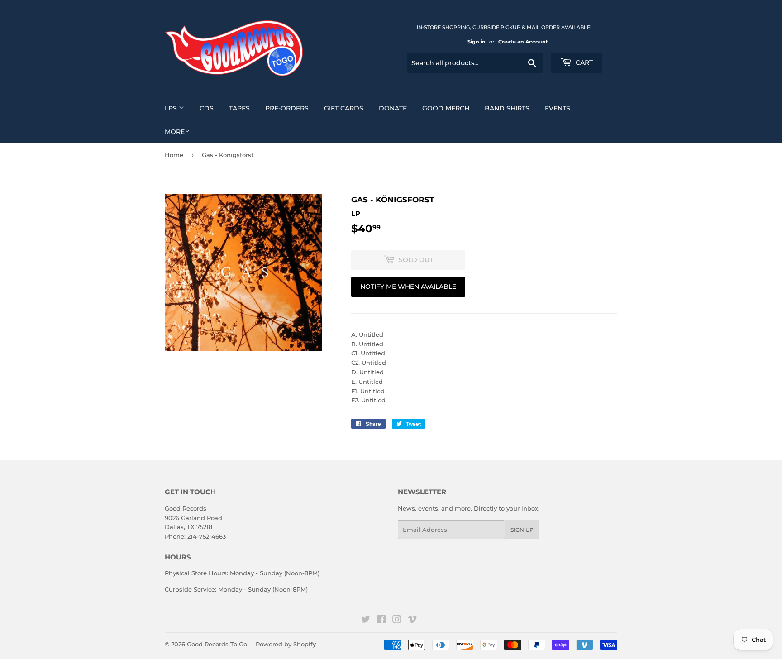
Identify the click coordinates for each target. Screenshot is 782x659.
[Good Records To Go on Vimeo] (412, 620)
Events (557, 108)
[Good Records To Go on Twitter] (365, 620)
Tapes (239, 108)
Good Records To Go (217, 644)
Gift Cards (343, 108)
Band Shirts (507, 108)
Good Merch (445, 108)
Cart (583, 62)
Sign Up (522, 529)
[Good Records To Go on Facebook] (381, 620)
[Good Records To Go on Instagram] (396, 620)
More (175, 132)
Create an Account (523, 41)
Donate (393, 108)
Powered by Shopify (286, 644)
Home (174, 154)
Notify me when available (408, 286)
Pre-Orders (287, 108)
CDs (207, 108)
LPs (172, 108)
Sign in (476, 41)
